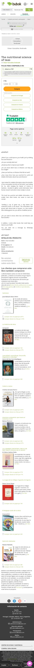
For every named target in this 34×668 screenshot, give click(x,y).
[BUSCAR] (29, 9)
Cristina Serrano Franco (9, 390)
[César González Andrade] (17, 41)
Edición (12, 14)
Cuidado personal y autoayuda (16, 19)
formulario (19, 587)
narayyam (5, 328)
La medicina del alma (9, 324)
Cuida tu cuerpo (7, 386)
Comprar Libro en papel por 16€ (13, 348)
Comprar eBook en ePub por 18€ (13, 567)
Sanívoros (5, 293)
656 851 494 (17, 613)
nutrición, (14, 34)
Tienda (3, 19)
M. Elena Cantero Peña (9, 452)
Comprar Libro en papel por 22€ (13, 534)
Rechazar (15, 665)
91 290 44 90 (17, 612)
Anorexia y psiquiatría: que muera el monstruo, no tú (13, 418)
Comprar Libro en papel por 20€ (13, 410)
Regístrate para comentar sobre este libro (26, 260)
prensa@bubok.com (18, 637)
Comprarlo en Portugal (17, 95)
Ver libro (17, 339)
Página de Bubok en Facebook (14, 601)
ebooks (16, 285)
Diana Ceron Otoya (8, 483)
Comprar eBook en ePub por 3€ (13, 350)
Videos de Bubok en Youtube (19, 601)
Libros (3, 14)
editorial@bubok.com (18, 628)
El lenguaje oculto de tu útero (11, 510)
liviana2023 (6, 514)
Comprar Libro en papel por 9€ (13, 472)
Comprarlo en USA (17, 100)
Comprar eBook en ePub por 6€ (13, 412)
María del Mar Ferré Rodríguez (11, 359)
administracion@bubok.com (18, 624)
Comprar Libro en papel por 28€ (13, 316)
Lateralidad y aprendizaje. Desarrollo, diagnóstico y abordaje (14, 356)
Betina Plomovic (7, 421)
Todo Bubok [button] (6, 9)
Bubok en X (9, 601)
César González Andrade (17, 48)
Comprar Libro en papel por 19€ (13, 503)
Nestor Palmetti (7, 545)
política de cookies (12, 659)
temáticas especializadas (22, 287)
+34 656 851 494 (18, 618)
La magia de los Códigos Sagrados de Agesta (16, 480)
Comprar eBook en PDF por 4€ (13, 474)
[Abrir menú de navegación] (32, 4)
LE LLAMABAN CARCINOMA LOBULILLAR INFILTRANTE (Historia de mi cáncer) (14, 449)
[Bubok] (14, 4)
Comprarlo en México (17, 109)
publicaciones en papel (25, 285)
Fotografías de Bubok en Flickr (25, 601)
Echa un (16, 26)
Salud (28, 19)
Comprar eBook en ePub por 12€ (14, 319)
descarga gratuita (8, 287)
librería (12, 285)
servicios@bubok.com (18, 632)
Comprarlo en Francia (17, 104)
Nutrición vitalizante (8, 541)
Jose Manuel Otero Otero (10, 296)
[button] (25, 4)
